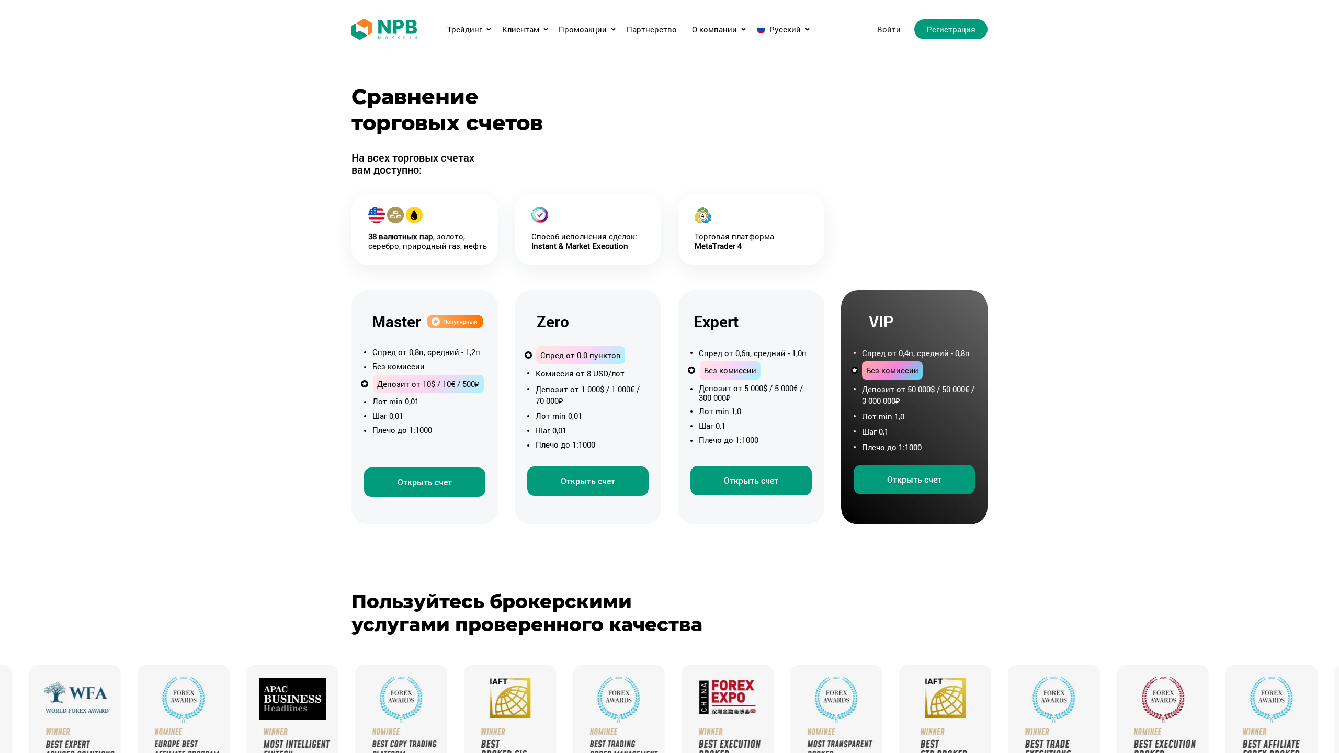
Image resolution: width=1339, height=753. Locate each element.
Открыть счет (425, 481)
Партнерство (652, 29)
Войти (889, 29)
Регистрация (951, 29)
